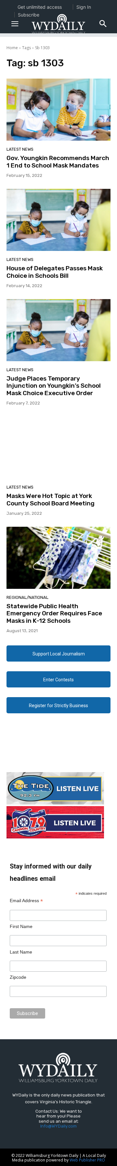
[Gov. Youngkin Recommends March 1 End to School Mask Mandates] (58, 110)
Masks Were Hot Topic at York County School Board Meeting (50, 499)
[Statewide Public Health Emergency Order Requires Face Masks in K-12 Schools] (58, 558)
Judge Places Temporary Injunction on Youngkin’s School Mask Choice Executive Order (53, 386)
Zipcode (18, 977)
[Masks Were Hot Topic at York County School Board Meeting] (58, 447)
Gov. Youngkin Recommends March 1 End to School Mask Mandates (57, 161)
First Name (21, 926)
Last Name (21, 952)
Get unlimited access (40, 7)
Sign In (83, 7)
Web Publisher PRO (87, 1160)
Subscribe (28, 14)
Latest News (19, 149)
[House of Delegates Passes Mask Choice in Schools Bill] (58, 220)
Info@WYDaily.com (58, 1126)
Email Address (26, 901)
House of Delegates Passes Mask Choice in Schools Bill (54, 272)
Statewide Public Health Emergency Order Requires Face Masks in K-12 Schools (54, 613)
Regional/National (27, 597)
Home (12, 47)
